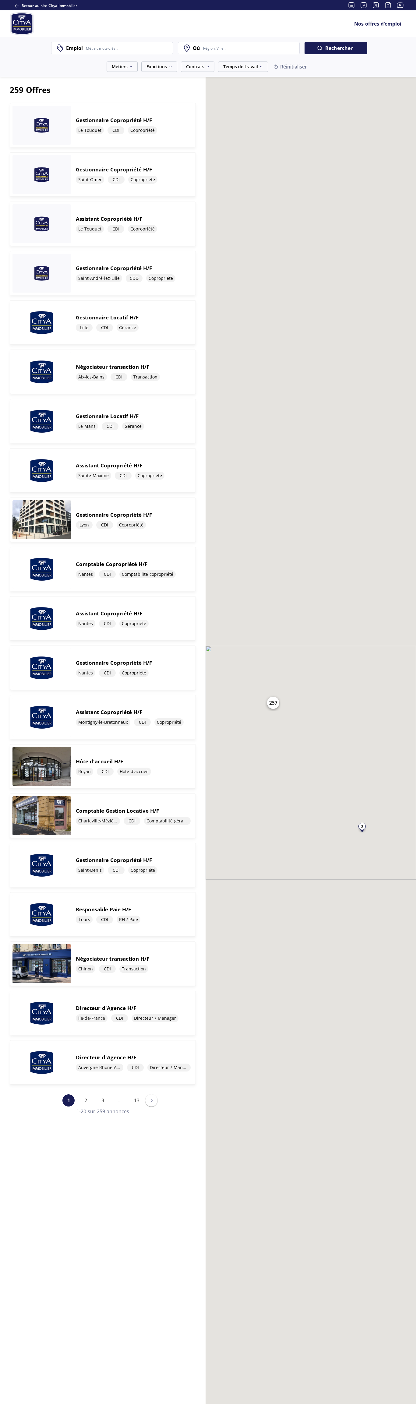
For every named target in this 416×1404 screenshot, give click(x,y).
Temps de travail (240, 66)
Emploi (74, 48)
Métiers (120, 66)
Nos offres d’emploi (377, 23)
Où (196, 48)
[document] (103, 125)
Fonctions (156, 66)
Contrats (195, 66)
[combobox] (127, 48)
